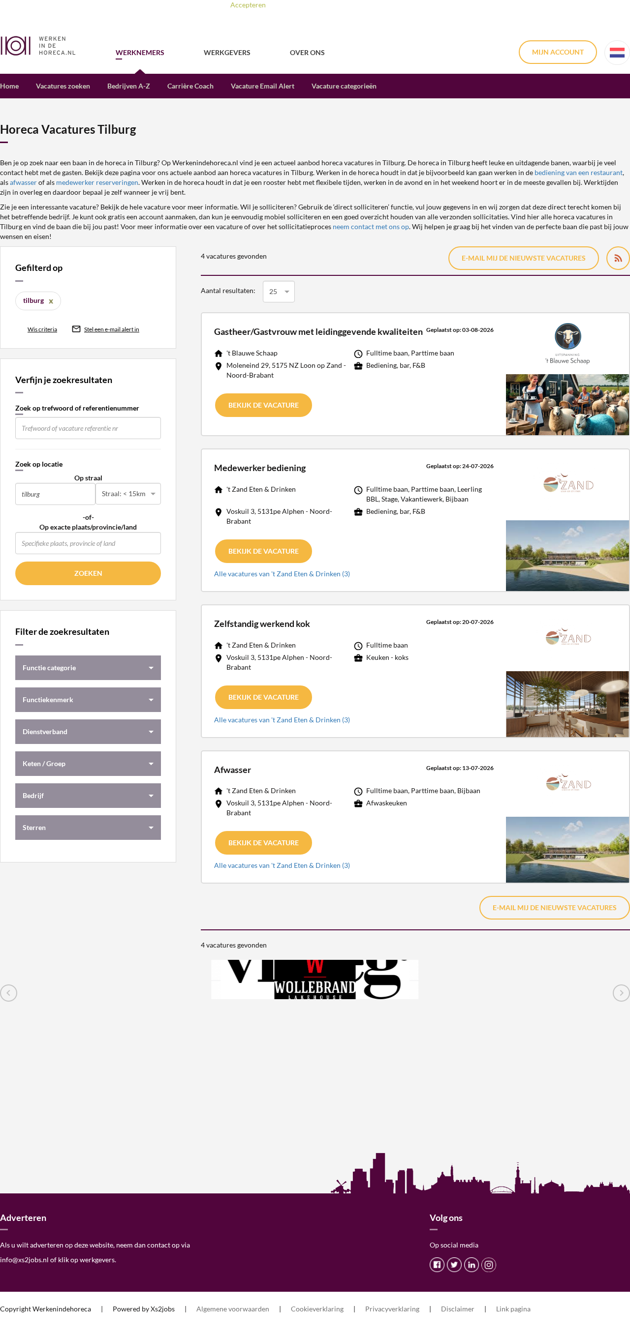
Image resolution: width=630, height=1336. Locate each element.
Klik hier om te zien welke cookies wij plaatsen (376, 4)
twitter (454, 1264)
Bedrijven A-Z (128, 86)
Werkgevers (227, 52)
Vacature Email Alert (262, 86)
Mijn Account (558, 52)
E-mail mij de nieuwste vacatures (524, 258)
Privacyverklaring (392, 1309)
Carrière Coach (190, 86)
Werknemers (140, 52)
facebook (437, 1264)
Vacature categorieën (344, 86)
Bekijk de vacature (263, 405)
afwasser (24, 182)
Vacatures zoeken (63, 86)
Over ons (307, 52)
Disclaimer (457, 1309)
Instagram (488, 1264)
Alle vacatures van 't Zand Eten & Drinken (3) (282, 573)
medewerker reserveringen (97, 182)
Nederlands (617, 52)
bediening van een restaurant (579, 172)
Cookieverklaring (317, 1309)
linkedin (471, 1264)
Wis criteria (42, 329)
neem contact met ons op (371, 226)
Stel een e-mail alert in (111, 329)
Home (9, 86)
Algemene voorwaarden (232, 1309)
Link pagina (513, 1309)
